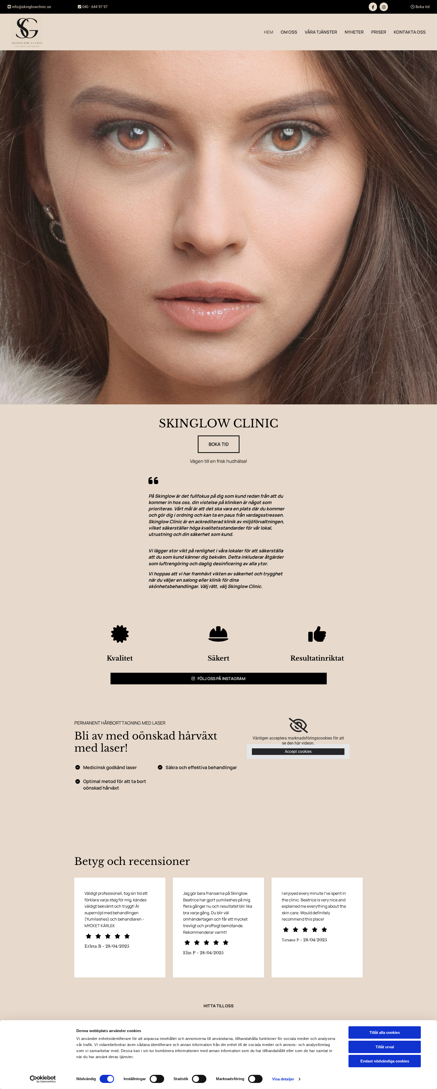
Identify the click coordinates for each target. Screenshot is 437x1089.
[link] (298, 725)
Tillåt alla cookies (384, 1032)
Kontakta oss (410, 32)
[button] (218, 444)
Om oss (289, 32)
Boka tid (420, 7)
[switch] (157, 1079)
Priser (378, 32)
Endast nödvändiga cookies (384, 1061)
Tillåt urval (385, 1047)
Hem (268, 32)
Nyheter (354, 32)
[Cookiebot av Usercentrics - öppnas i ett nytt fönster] (43, 1079)
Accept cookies (298, 751)
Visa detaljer (283, 1079)
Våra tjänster (321, 32)
